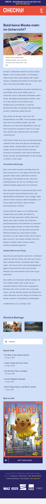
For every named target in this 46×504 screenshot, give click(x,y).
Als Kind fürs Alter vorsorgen (16, 371)
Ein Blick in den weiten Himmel (17, 355)
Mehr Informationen (23, 4)
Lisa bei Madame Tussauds (15, 379)
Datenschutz (23, 476)
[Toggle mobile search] (41, 12)
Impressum (14, 476)
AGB (29, 476)
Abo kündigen (24, 478)
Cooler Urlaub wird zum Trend (16, 363)
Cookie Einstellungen (12, 478)
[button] (5, 327)
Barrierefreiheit (36, 476)
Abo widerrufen (35, 478)
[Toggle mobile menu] (41, 9)
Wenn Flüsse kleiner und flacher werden (20, 387)
